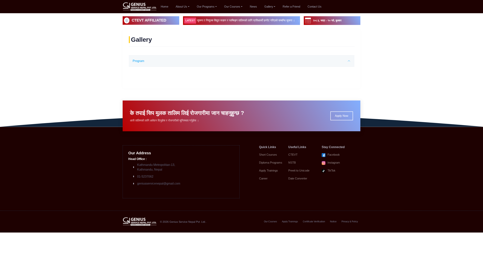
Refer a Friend (291, 6)
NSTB (292, 162)
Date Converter (297, 178)
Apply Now (341, 115)
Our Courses (232, 6)
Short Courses (268, 154)
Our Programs (206, 6)
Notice (333, 221)
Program (138, 61)
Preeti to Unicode (298, 170)
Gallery (268, 6)
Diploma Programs (270, 162)
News (253, 6)
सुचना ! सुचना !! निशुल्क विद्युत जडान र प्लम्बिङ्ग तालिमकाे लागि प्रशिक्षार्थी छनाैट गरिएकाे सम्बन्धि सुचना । (235, 20)
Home (164, 6)
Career (263, 178)
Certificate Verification (314, 221)
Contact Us (314, 6)
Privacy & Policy (349, 221)
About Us (181, 6)
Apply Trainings (268, 170)
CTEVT (293, 154)
